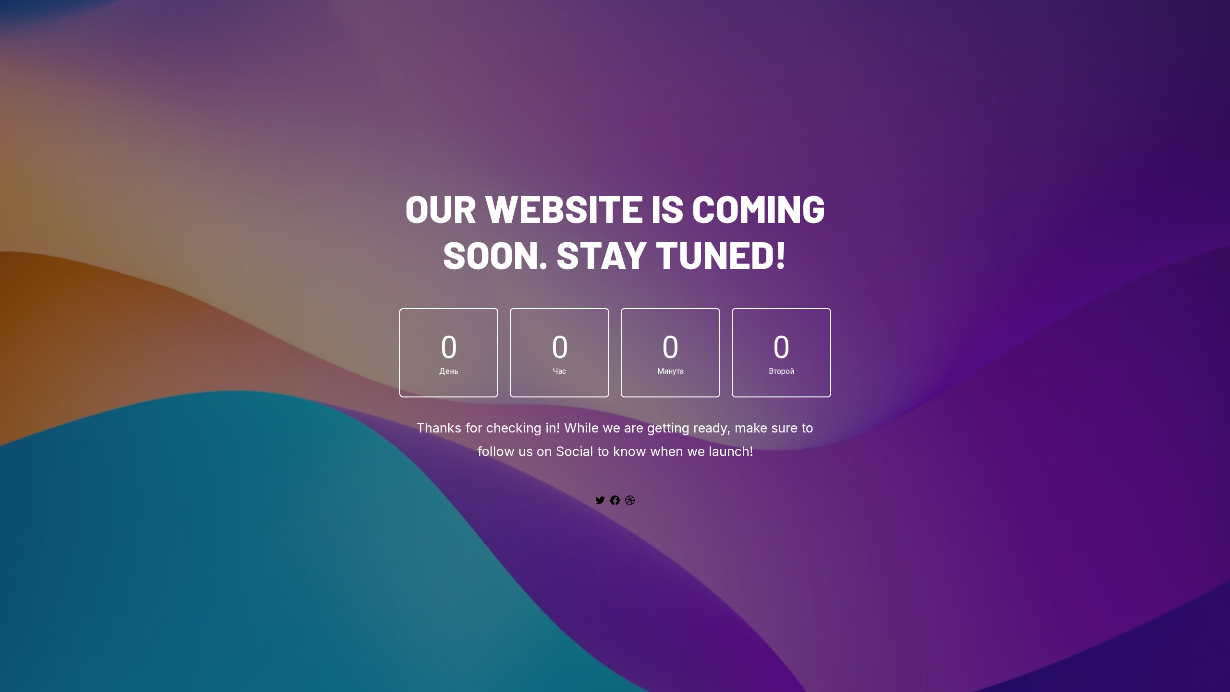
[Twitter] (600, 503)
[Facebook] (615, 503)
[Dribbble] (630, 503)
